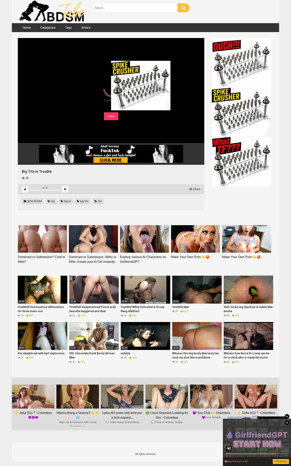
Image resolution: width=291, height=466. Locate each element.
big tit (67, 201)
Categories (48, 28)
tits (99, 201)
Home (27, 28)
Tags (68, 28)
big (52, 201)
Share (196, 189)
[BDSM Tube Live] (52, 11)
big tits (84, 201)
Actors (85, 28)
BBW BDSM (34, 201)
